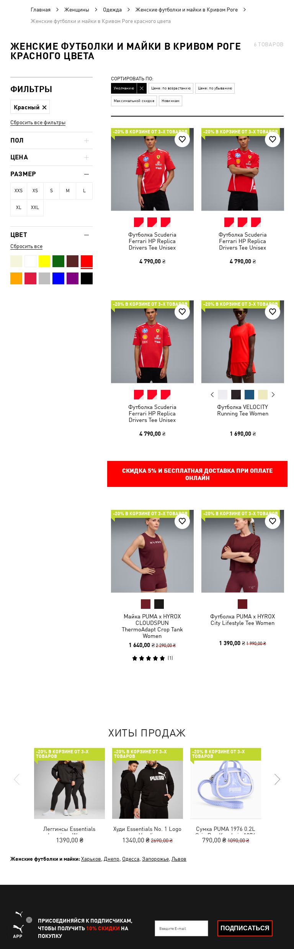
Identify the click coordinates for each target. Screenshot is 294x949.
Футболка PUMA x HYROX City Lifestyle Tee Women (242, 619)
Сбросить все (26, 246)
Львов (179, 859)
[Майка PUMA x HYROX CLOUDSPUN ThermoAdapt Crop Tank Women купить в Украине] (152, 551)
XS (35, 190)
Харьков (91, 859)
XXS (19, 190)
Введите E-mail (172, 928)
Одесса (130, 859)
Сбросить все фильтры (37, 122)
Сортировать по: (132, 78)
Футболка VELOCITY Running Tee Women (242, 409)
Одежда (112, 9)
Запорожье (155, 859)
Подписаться (245, 928)
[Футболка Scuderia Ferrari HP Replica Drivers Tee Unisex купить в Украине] (152, 169)
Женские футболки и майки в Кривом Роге (187, 9)
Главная (41, 9)
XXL (35, 207)
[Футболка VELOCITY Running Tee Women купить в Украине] (242, 341)
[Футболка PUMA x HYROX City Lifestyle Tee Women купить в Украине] (242, 551)
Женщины (76, 9)
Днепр (111, 859)
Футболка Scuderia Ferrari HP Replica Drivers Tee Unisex (152, 241)
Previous (212, 394)
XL (18, 207)
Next (272, 394)
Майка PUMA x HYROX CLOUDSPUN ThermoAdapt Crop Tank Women (152, 626)
